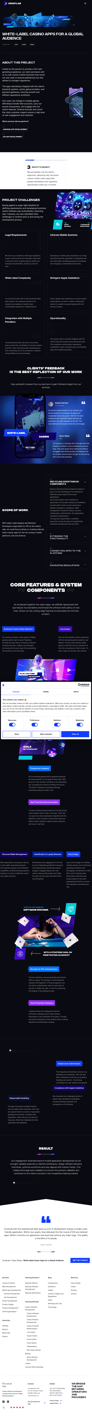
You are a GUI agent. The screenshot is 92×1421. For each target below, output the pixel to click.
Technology (52, 1307)
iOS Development (10, 1297)
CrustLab (6, 1260)
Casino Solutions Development (31, 1308)
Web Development (9, 1286)
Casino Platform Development (32, 1321)
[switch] (35, 724)
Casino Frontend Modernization (33, 1327)
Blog (49, 1278)
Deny (17, 734)
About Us (74, 1278)
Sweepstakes (32, 1346)
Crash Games (32, 1343)
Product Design (8, 1304)
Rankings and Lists (55, 1303)
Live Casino (31, 1332)
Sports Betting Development (32, 1358)
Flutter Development (9, 1301)
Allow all (75, 734)
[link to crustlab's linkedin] (8, 1401)
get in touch (80, 1260)
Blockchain (6, 1333)
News (50, 1300)
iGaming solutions (7, 1396)
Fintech (5, 1336)
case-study (17, 1260)
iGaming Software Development (31, 1288)
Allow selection (46, 734)
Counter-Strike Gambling (34, 1367)
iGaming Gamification (33, 1293)
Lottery (27, 1363)
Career (73, 1286)
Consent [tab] (16, 692)
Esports (5, 1329)
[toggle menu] (85, 3)
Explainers (52, 1286)
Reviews (74, 1290)
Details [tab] (46, 692)
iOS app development (13, 137)
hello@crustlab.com (34, 1393)
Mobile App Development (11, 1290)
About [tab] (76, 692)
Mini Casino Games (34, 1350)
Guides (50, 1290)
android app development (15, 129)
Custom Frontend (8, 1283)
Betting (27, 1353)
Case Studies (75, 1283)
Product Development (10, 1308)
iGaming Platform (31, 1283)
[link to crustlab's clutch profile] (13, 1407)
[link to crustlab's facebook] (3, 1401)
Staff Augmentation (9, 1311)
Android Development (12, 1294)
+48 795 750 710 (33, 1396)
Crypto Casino (32, 1336)
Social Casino (32, 1339)
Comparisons (53, 1283)
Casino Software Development (33, 1314)
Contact (74, 1294)
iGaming (5, 1326)
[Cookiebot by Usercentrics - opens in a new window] (79, 685)
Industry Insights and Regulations (56, 1295)
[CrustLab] (12, 3)
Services (5, 1278)
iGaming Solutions (32, 1278)
